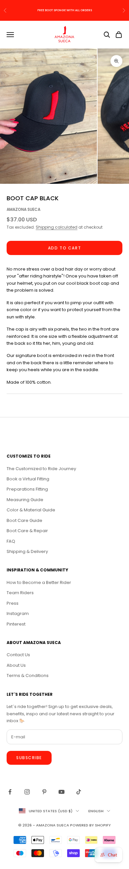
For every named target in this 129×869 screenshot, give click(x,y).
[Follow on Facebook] (10, 792)
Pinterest (16, 624)
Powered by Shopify (90, 825)
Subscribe (29, 757)
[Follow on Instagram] (27, 792)
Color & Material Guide (31, 510)
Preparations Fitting (27, 489)
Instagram (18, 613)
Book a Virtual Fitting (28, 479)
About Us (16, 665)
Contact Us (18, 655)
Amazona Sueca (23, 209)
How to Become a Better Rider (39, 582)
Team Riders (20, 593)
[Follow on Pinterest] (44, 792)
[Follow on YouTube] (61, 792)
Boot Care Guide (24, 520)
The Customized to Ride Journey (41, 469)
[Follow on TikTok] (78, 792)
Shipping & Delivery (27, 551)
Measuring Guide (25, 500)
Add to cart (64, 248)
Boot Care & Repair (27, 531)
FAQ (11, 541)
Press (13, 603)
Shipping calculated (56, 227)
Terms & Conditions (28, 675)
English (96, 811)
